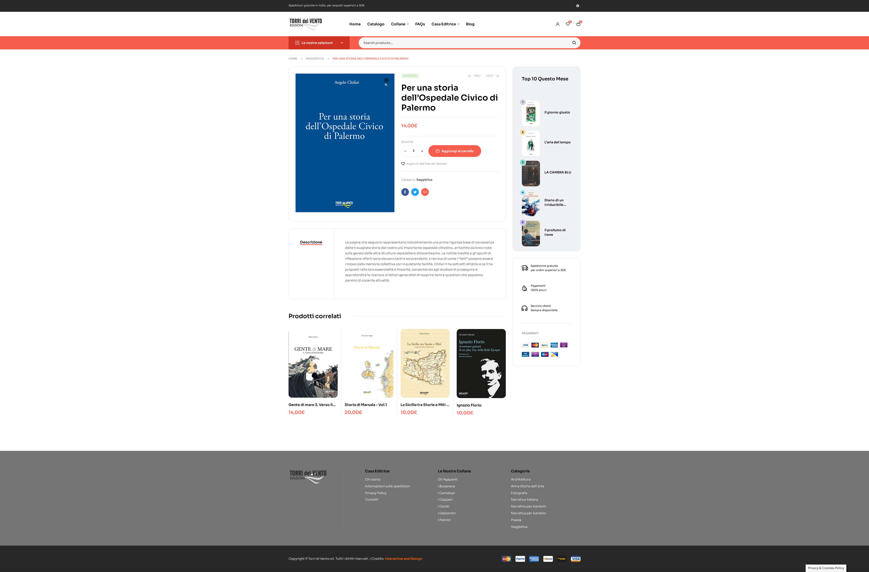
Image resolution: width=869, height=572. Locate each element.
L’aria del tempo (557, 142)
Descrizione (311, 242)
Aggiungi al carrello (458, 151)
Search (574, 42)
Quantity (407, 141)
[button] (386, 83)
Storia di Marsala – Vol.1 (366, 404)
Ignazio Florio (469, 405)
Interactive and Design (403, 559)
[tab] (311, 242)
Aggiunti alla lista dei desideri (427, 163)
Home (293, 58)
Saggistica (315, 58)
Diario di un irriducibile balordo (553, 204)
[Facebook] (577, 6)
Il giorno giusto (557, 112)
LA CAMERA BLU (557, 172)
